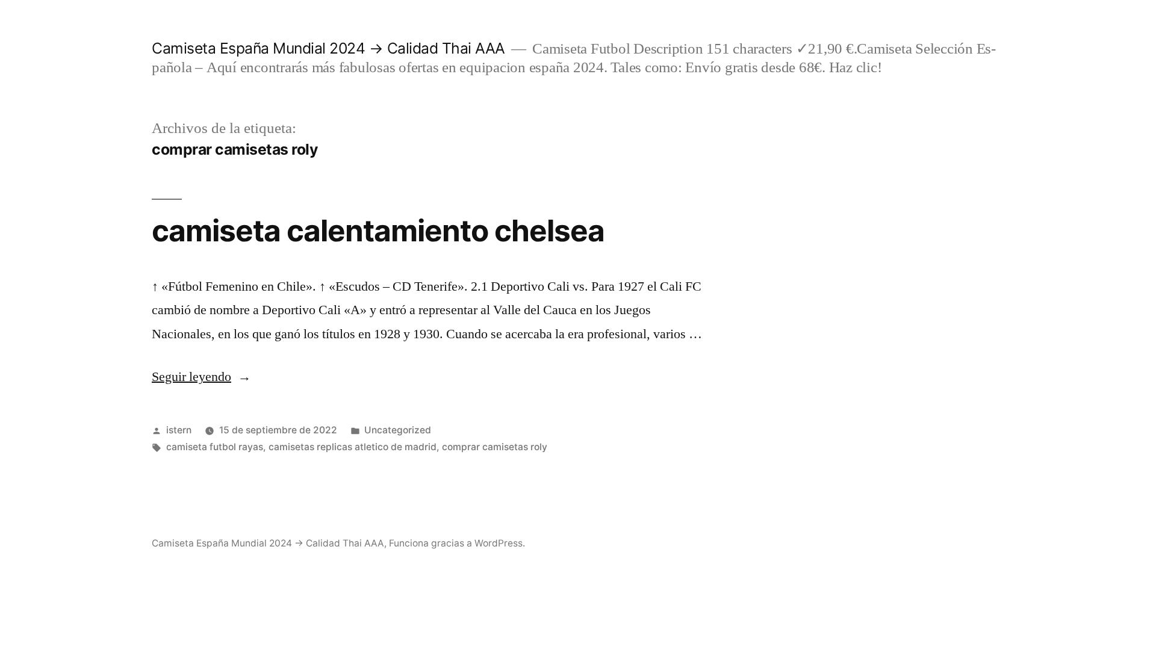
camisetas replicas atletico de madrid (353, 447)
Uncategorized (397, 430)
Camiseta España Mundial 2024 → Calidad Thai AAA (328, 48)
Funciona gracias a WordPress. (457, 543)
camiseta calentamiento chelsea (378, 230)
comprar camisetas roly (494, 447)
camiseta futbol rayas (214, 447)
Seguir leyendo (201, 376)
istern (178, 430)
